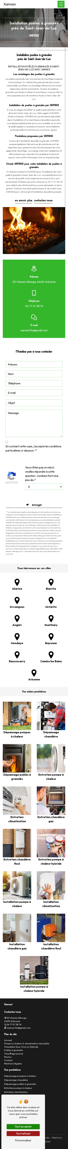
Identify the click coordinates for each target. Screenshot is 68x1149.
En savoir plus (23, 200)
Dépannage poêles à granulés (20, 1084)
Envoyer (37, 505)
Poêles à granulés (13, 1050)
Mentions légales (13, 1063)
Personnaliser (23, 1140)
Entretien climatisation (16, 1092)
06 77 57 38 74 (34, 306)
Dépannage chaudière (16, 1080)
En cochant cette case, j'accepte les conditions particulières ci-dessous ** (33, 448)
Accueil (8, 1040)
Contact (8, 1060)
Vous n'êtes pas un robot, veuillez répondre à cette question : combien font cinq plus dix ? (41, 474)
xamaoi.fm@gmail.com (34, 330)
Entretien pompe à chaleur (18, 1088)
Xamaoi (9, 4)
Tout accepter (23, 1126)
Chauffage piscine (13, 1053)
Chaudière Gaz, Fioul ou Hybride (21, 1046)
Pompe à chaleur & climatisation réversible (26, 1043)
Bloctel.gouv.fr (17, 551)
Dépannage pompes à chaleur (20, 1076)
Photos (8, 1056)
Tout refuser (23, 1133)
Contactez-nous (43, 200)
